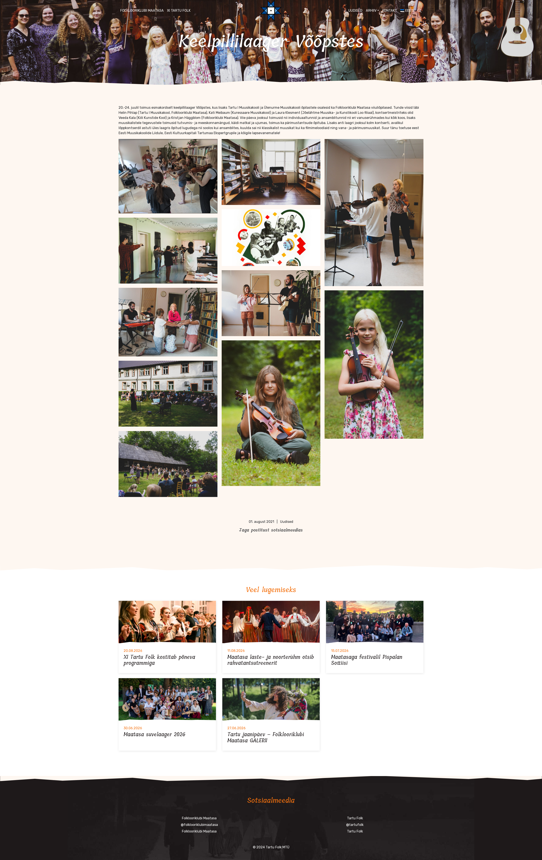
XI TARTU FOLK (179, 10)
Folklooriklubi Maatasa (142, 10)
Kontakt (389, 10)
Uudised (355, 10)
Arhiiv (371, 10)
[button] (419, 10)
